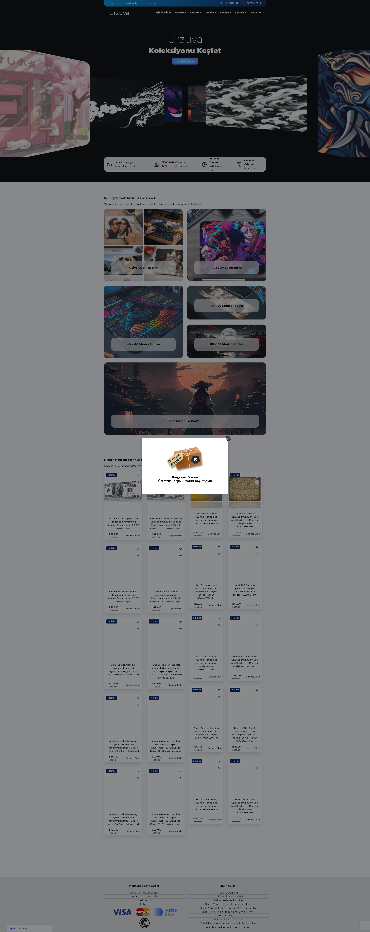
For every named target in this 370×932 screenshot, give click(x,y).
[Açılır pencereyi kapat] (228, 438)
